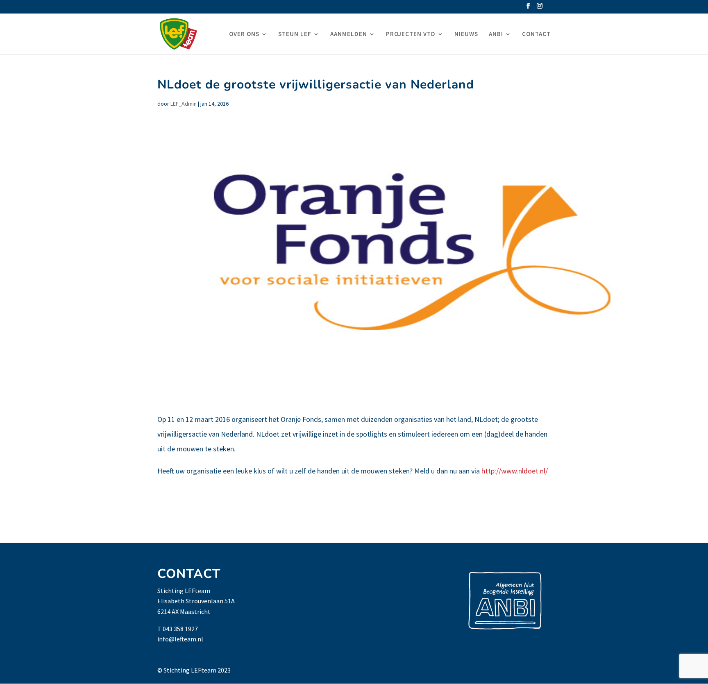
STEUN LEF (294, 34)
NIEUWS (466, 34)
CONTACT (536, 34)
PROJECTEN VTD (411, 34)
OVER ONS (244, 34)
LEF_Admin (183, 103)
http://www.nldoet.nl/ (514, 471)
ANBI (496, 34)
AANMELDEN (348, 34)
